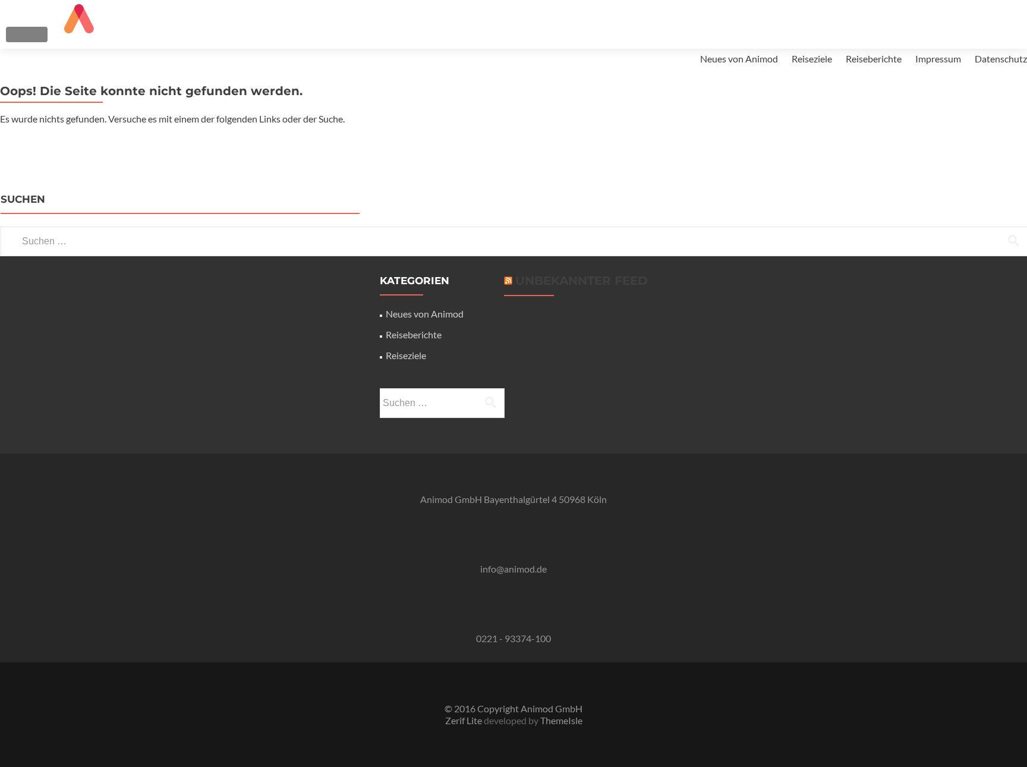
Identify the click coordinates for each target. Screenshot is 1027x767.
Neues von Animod (739, 58)
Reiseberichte (874, 58)
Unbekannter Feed (581, 281)
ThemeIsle (561, 720)
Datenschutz (1001, 58)
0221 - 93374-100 (513, 638)
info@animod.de (513, 568)
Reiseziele (812, 58)
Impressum (938, 58)
